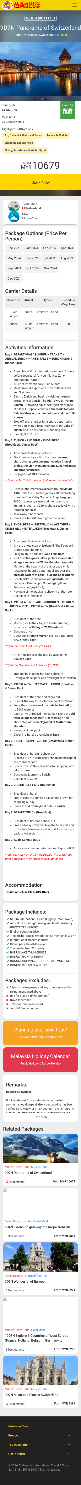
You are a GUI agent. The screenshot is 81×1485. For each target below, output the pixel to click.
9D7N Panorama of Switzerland (28, 1173)
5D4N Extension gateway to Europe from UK (37, 1227)
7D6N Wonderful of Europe (25, 1281)
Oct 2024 (32, 268)
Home (17, 34)
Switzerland (46, 34)
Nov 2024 (50, 268)
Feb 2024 (49, 248)
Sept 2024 (14, 268)
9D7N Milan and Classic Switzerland (31, 1395)
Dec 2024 (13, 278)
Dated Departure (15, 1221)
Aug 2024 (66, 258)
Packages (30, 34)
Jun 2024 (32, 258)
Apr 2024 (67, 248)
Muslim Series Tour (17, 1167)
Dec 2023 (13, 248)
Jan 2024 (32, 248)
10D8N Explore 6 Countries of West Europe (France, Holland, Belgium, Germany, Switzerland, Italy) (36, 1340)
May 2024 (14, 258)
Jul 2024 (49, 258)
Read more (41, 1117)
